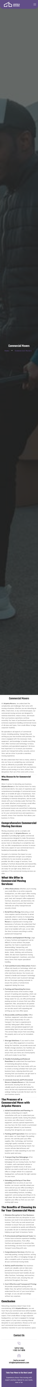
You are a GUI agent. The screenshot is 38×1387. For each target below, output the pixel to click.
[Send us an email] (19, 1355)
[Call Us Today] (19, 1343)
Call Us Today (19, 1348)
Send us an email (19, 1360)
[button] (34, 4)
